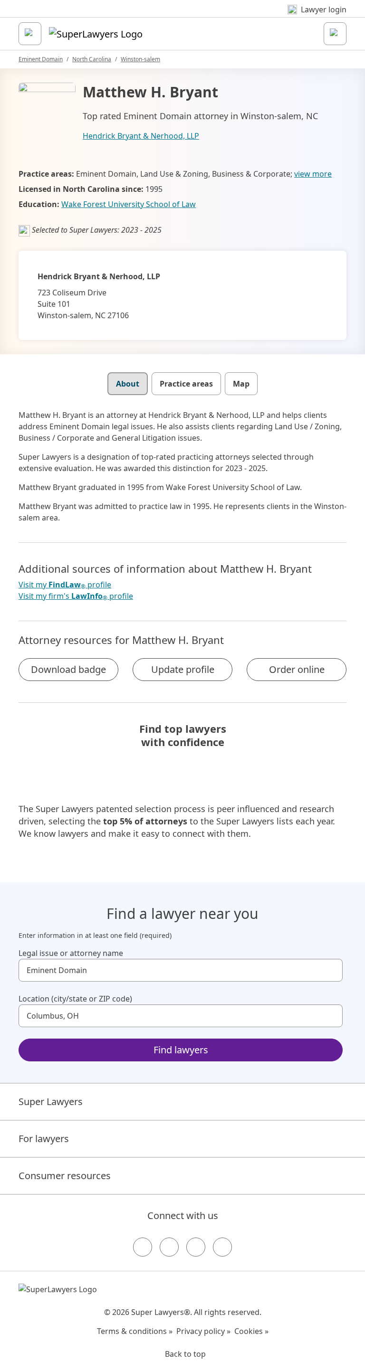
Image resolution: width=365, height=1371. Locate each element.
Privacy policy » (203, 1331)
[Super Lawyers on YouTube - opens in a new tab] (195, 1247)
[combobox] (181, 970)
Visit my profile (65, 584)
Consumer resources (65, 1175)
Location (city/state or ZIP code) (75, 998)
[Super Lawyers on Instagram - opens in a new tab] (169, 1247)
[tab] (127, 383)
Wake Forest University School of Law (128, 204)
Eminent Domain (41, 59)
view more (313, 174)
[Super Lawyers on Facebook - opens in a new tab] (142, 1247)
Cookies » (251, 1331)
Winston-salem (140, 59)
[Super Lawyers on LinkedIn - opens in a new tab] (222, 1247)
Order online (297, 669)
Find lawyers (181, 1049)
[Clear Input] (331, 970)
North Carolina (91, 59)
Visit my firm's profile (76, 596)
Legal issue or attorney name (71, 953)
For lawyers (44, 1138)
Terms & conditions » (135, 1331)
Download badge (68, 669)
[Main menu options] (30, 33)
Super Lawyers (51, 1101)
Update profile (182, 669)
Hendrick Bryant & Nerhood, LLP (141, 136)
